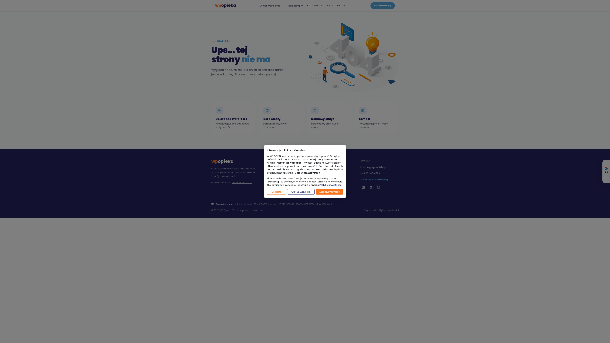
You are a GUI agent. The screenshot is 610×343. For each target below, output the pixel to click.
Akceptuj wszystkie (329, 191)
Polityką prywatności (330, 185)
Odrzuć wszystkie (300, 191)
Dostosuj (276, 191)
